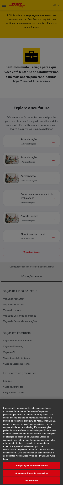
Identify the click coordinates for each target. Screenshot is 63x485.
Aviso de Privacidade (39, 456)
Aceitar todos (31, 480)
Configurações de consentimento (31, 465)
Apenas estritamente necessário (31, 473)
